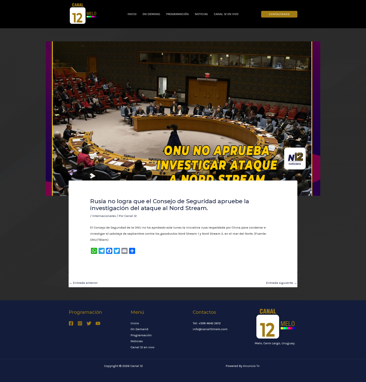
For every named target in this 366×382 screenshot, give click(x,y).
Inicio (132, 14)
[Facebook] (71, 323)
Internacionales (104, 216)
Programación (177, 14)
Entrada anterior (83, 283)
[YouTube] (98, 323)
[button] (279, 14)
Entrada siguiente (281, 283)
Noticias (201, 14)
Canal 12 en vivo (226, 14)
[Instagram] (80, 323)
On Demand (151, 14)
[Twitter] (89, 323)
